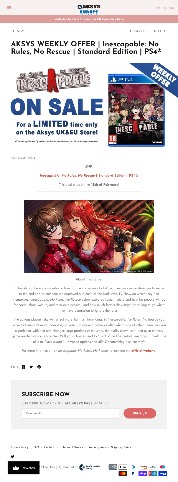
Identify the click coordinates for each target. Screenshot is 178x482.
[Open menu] (9, 7)
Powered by (71, 467)
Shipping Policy (121, 447)
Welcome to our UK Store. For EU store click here (89, 19)
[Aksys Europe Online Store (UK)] (89, 7)
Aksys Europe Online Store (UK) (41, 467)
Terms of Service (73, 447)
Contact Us (51, 447)
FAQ (36, 447)
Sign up (140, 413)
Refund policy (97, 447)
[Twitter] (12, 457)
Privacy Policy (19, 447)
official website (143, 350)
